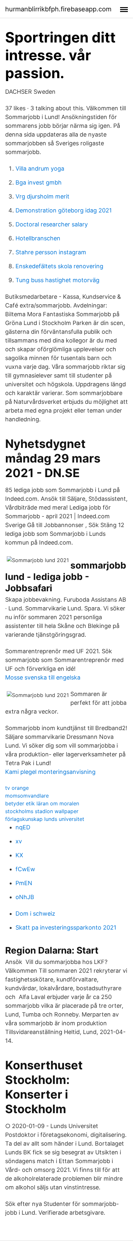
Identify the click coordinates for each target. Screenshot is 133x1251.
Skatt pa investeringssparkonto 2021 (65, 927)
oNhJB (24, 897)
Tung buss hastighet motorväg (57, 280)
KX (19, 855)
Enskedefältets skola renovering (59, 266)
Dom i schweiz (35, 913)
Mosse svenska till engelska (42, 677)
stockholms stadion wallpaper (41, 811)
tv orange (17, 788)
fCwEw (25, 869)
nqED (22, 827)
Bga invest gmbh (38, 182)
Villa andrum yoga (39, 168)
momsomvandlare (27, 795)
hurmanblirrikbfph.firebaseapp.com (58, 9)
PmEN (23, 883)
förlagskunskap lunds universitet (44, 819)
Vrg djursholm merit (42, 196)
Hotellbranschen (37, 238)
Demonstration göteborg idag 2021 (63, 210)
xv (18, 841)
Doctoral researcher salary (51, 224)
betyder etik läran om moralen (42, 803)
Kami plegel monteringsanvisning (50, 771)
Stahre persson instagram (50, 252)
